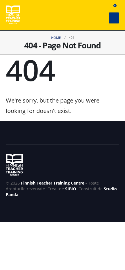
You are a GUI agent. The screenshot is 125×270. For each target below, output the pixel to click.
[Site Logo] (13, 15)
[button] (103, 7)
